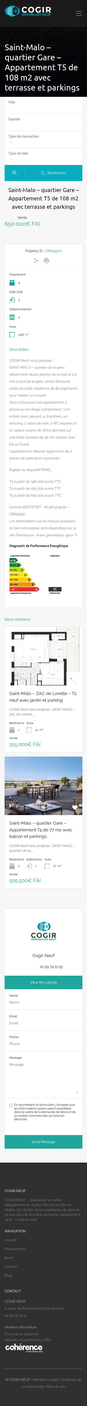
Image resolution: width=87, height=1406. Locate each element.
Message (15, 1057)
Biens (9, 1258)
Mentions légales (46, 1380)
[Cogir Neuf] (28, 15)
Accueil (10, 1240)
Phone (14, 1037)
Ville (11, 102)
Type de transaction (23, 136)
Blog (8, 1275)
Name (13, 995)
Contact (11, 1266)
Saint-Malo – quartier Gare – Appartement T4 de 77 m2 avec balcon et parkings (40, 829)
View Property (43, 674)
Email (13, 1016)
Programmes (15, 1249)
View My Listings (43, 982)
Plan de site (56, 1387)
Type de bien (18, 153)
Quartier (14, 119)
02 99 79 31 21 (16, 1315)
